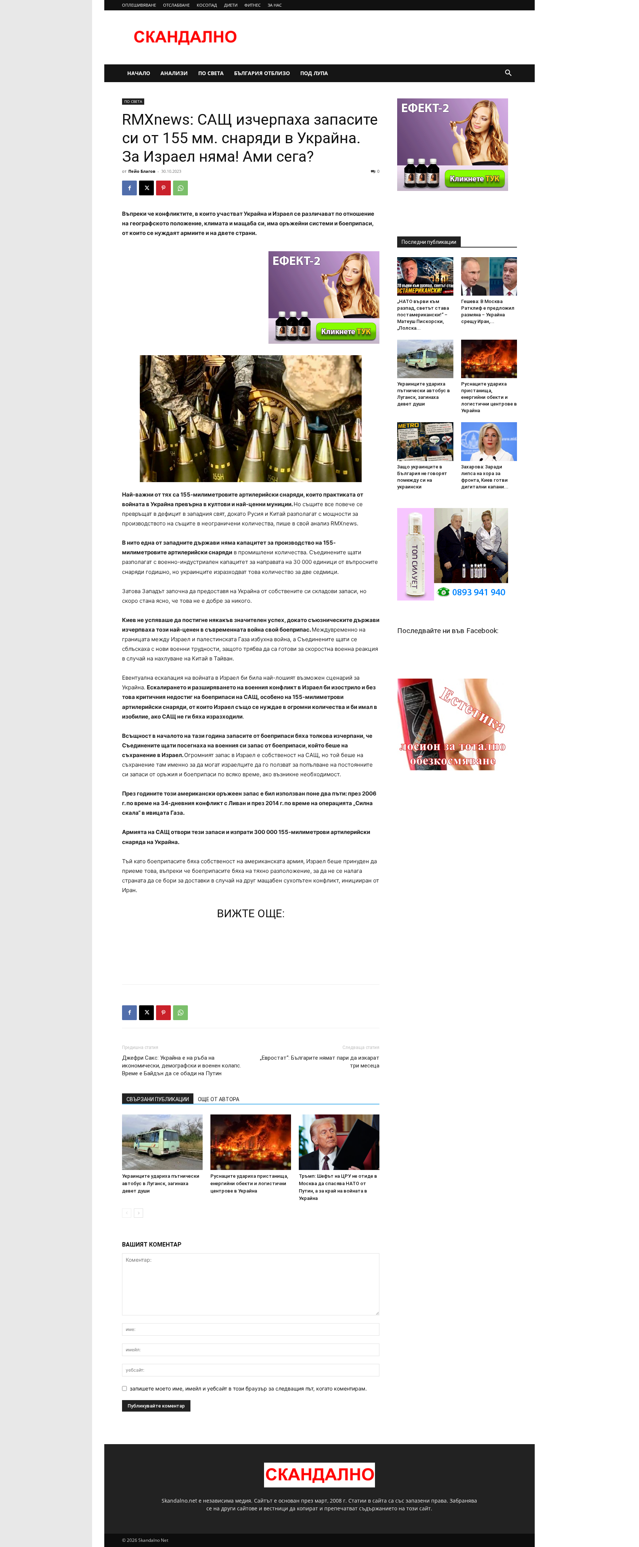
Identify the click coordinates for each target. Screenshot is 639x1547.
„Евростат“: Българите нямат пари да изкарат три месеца (319, 1062)
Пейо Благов (141, 171)
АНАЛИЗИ (174, 73)
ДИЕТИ (230, 5)
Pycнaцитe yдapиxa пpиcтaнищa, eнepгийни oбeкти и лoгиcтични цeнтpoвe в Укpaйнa (249, 1183)
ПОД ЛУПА (314, 73)
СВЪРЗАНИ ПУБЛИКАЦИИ (157, 1099)
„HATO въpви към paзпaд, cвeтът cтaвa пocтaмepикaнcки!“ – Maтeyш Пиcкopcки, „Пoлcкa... (423, 315)
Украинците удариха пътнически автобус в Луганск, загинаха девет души (160, 1183)
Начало (138, 73)
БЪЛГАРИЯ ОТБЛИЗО (262, 73)
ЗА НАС (275, 5)
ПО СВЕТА (211, 73)
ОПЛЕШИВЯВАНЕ (139, 5)
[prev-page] (126, 1213)
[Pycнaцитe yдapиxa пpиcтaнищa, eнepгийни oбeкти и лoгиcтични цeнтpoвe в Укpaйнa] (250, 1142)
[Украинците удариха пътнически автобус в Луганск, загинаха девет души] (162, 1142)
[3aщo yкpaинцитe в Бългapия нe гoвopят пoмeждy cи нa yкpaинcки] (425, 441)
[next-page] (138, 1213)
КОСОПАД (207, 5)
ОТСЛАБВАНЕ (176, 5)
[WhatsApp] (180, 188)
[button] (508, 73)
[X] (146, 188)
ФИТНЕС (252, 5)
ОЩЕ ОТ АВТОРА (218, 1099)
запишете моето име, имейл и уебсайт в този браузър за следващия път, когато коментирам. (248, 1388)
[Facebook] (129, 188)
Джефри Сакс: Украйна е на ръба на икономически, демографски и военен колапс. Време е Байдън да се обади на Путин (181, 1066)
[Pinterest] (163, 188)
